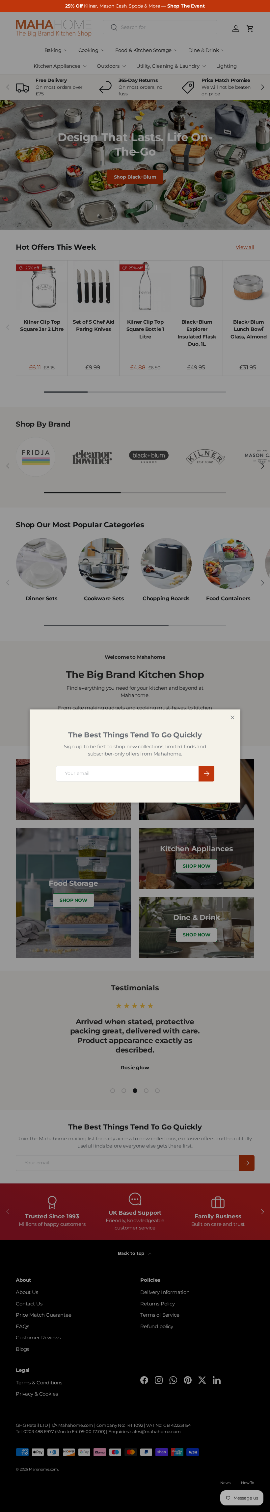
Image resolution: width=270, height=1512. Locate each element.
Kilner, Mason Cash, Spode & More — (134, 6)
